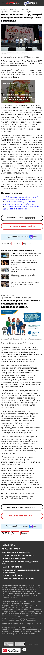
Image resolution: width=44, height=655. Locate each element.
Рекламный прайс (11, 549)
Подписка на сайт (11, 555)
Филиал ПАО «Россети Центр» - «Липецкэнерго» (21, 339)
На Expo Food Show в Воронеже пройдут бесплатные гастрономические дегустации (25, 284)
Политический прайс (12, 575)
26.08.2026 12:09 (7, 295)
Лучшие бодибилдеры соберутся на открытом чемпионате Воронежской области (24, 262)
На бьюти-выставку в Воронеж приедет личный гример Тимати (19, 203)
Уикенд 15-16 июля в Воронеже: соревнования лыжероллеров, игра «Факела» (23, 269)
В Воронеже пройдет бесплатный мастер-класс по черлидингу (20, 198)
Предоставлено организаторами (15, 53)
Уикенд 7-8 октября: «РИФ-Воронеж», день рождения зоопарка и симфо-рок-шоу (26, 254)
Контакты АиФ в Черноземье (16, 552)
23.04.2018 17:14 (7, 9)
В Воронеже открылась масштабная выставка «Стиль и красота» (23, 276)
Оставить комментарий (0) (22, 226)
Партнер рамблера (33, 644)
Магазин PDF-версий (12, 567)
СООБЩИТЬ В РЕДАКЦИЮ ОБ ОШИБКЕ (19, 578)
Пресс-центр (28, 555)
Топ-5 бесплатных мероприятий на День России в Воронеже (21, 207)
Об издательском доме (13, 558)
